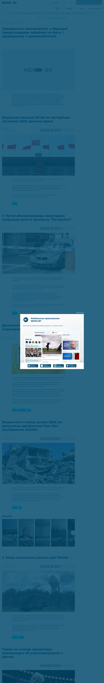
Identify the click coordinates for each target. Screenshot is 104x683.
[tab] (33, 365)
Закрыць (81, 312)
